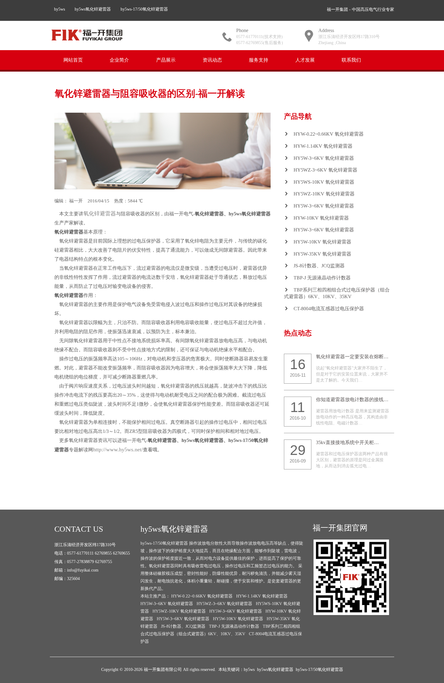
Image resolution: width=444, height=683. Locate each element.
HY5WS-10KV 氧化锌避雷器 (324, 182)
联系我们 (351, 59)
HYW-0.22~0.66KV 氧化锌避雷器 (329, 134)
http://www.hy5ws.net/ (118, 449)
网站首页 (73, 59)
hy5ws (59, 9)
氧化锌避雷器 (99, 214)
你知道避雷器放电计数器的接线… (352, 399)
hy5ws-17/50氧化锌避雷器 (144, 9)
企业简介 (119, 59)
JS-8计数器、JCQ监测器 (319, 265)
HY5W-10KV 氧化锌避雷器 (322, 241)
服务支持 (258, 59)
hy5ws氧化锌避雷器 (93, 9)
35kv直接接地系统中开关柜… (347, 442)
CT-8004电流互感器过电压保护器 (329, 308)
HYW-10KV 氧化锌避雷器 (321, 218)
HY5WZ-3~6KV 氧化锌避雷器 (325, 169)
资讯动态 (212, 59)
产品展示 (165, 59)
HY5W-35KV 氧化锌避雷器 (322, 253)
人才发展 (305, 59)
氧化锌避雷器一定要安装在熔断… (352, 356)
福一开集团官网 (340, 528)
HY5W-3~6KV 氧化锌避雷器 (324, 158)
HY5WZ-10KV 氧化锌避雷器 (324, 193)
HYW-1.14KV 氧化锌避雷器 (323, 146)
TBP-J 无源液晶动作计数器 (322, 277)
